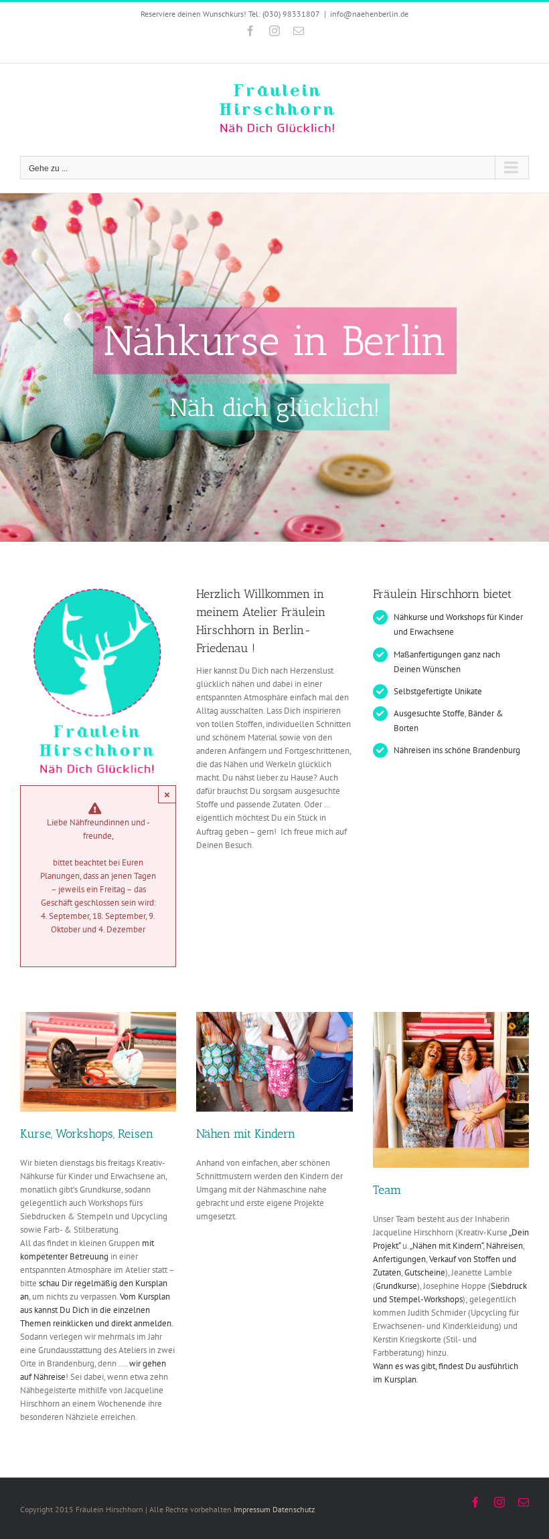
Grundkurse (396, 1286)
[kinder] (274, 1016)
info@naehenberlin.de (369, 14)
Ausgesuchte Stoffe (429, 713)
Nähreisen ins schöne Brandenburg (457, 750)
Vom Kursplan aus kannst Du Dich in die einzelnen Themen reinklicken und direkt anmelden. (96, 1310)
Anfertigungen (399, 1259)
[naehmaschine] (98, 1016)
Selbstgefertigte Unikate (438, 691)
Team (387, 1190)
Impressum (252, 1509)
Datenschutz (293, 1509)
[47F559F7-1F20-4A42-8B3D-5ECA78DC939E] (451, 1016)
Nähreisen (504, 1245)
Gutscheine (424, 1272)
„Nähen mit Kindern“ (446, 1245)
